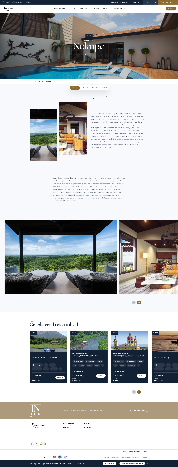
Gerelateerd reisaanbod (99, 87)
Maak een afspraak (59, 463)
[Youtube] (41, 444)
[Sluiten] (147, 463)
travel (8, 2)
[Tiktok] (45, 444)
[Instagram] (32, 444)
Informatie (85, 87)
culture (28, 2)
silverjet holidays (17, 2)
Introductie (74, 87)
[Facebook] (36, 444)
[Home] (2, 2)
